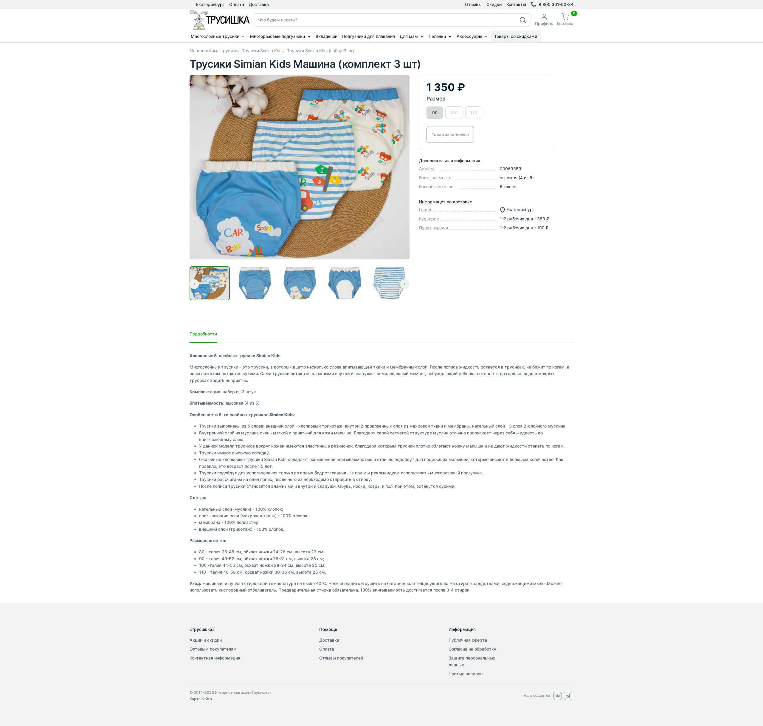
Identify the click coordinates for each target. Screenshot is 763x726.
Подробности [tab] (203, 333)
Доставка (259, 4)
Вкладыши (326, 36)
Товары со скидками (515, 36)
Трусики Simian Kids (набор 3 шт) (320, 50)
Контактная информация (215, 657)
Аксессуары (469, 36)
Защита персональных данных (472, 661)
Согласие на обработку (472, 648)
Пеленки (437, 36)
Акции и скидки (206, 640)
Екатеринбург (209, 4)
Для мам (409, 36)
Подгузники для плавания (368, 36)
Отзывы (473, 4)
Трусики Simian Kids (262, 50)
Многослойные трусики (215, 36)
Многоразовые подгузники (277, 36)
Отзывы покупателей (341, 657)
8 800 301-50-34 (556, 4)
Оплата (236, 4)
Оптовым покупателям (213, 648)
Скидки (494, 4)
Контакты (516, 4)
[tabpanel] (381, 473)
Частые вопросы (466, 673)
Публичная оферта (468, 640)
